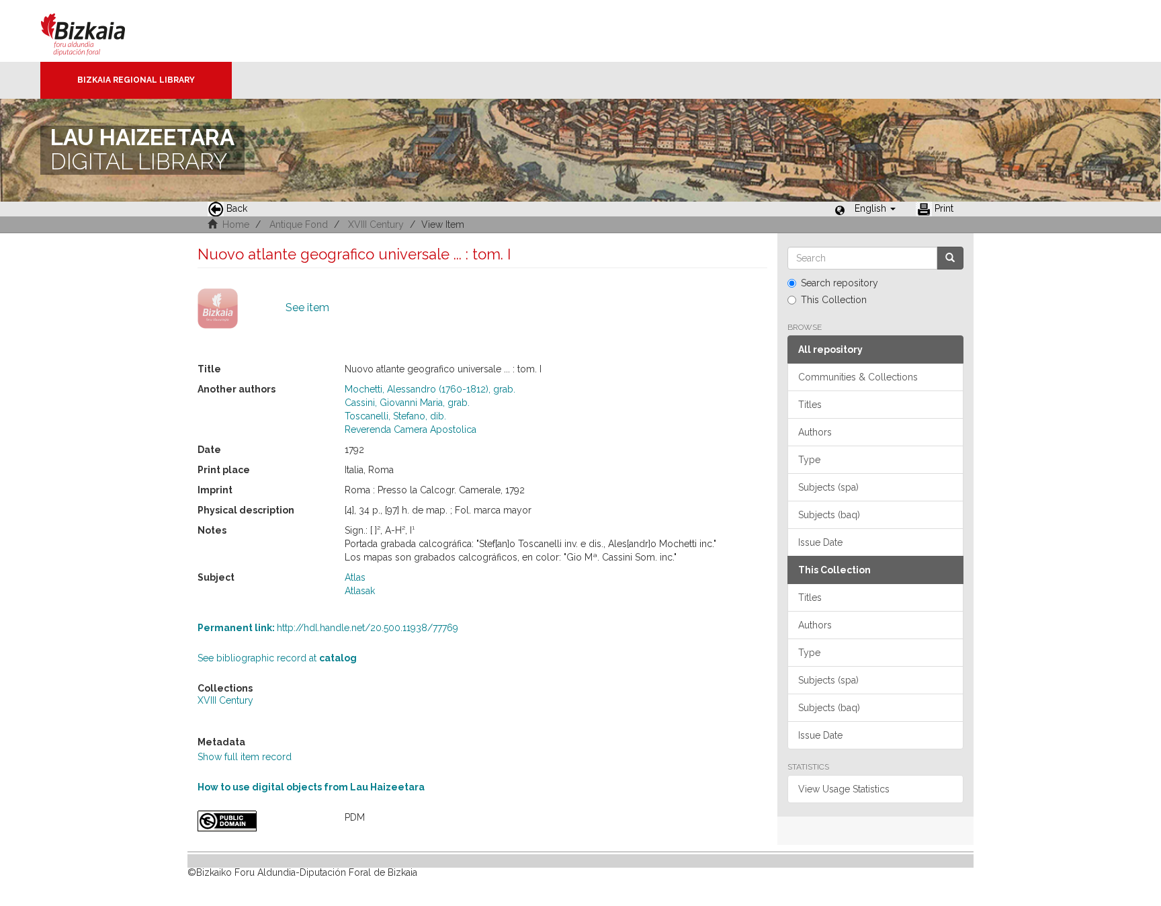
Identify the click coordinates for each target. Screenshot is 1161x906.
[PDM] (261, 821)
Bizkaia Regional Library (136, 80)
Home (235, 224)
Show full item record (245, 756)
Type (809, 459)
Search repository (839, 283)
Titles (810, 404)
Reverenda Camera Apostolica (410, 429)
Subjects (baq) (829, 514)
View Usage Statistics (844, 789)
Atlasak (360, 590)
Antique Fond (298, 224)
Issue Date (820, 542)
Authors (815, 432)
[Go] (950, 258)
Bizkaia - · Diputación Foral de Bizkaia (97, 31)
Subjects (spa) (828, 487)
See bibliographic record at (277, 658)
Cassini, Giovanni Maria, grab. (407, 402)
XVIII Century (376, 224)
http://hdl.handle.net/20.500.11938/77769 (328, 627)
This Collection (834, 299)
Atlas (355, 577)
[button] (875, 208)
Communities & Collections (858, 377)
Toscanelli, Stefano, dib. (395, 416)
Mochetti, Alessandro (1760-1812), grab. (430, 389)
